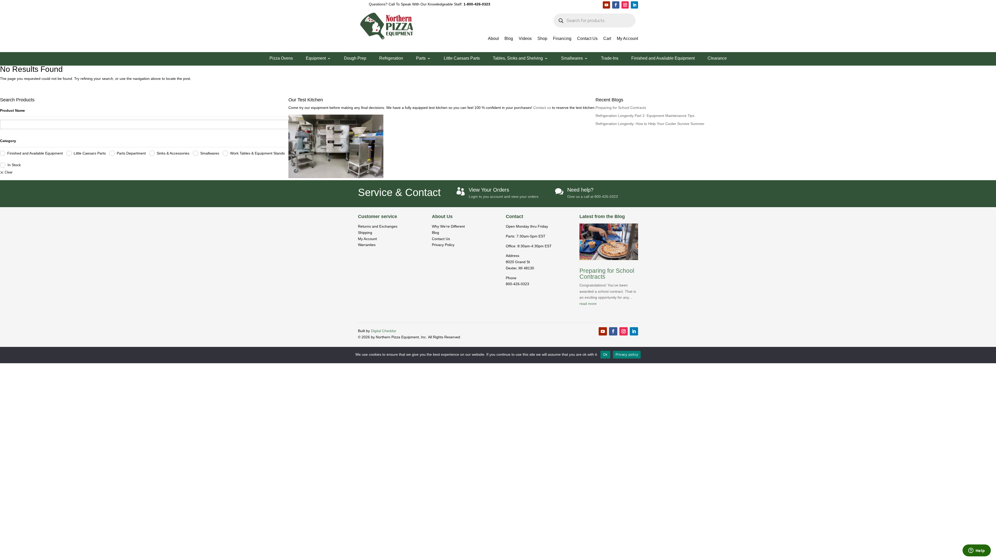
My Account (627, 39)
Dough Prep (355, 58)
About (493, 39)
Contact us (542, 108)
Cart (607, 39)
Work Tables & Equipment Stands (257, 153)
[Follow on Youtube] (606, 5)
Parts (421, 58)
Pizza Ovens (281, 58)
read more (588, 304)
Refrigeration (391, 58)
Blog (508, 39)
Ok (605, 354)
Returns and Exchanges (377, 226)
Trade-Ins (609, 58)
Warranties (367, 245)
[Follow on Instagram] (625, 5)
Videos (525, 39)
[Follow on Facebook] (615, 5)
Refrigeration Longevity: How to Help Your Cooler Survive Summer (650, 124)
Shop (542, 39)
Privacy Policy (443, 245)
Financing (562, 39)
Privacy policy (626, 354)
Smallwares (572, 58)
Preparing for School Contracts (621, 108)
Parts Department (131, 153)
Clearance (717, 58)
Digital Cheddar (383, 331)
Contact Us (587, 39)
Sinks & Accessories (173, 153)
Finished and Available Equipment (663, 58)
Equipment (316, 58)
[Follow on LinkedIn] (634, 5)
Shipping (365, 232)
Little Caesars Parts (462, 58)
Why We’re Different (448, 226)
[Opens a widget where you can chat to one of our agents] (976, 550)
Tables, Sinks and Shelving (518, 58)
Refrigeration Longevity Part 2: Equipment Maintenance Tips (645, 116)
